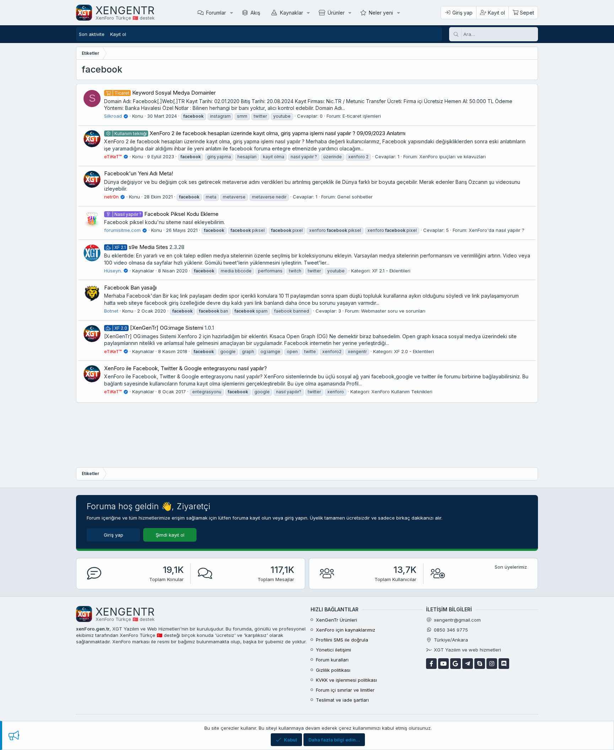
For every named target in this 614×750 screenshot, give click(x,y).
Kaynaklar (291, 13)
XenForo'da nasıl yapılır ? (496, 230)
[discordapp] (504, 663)
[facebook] (431, 663)
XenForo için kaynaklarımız (345, 630)
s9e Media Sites (141, 247)
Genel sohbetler (355, 197)
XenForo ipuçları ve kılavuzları (452, 156)
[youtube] (443, 663)
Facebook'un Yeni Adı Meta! (138, 173)
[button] (231, 12)
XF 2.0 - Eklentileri (414, 351)
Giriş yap (113, 535)
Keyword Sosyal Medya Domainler (165, 92)
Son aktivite (91, 34)
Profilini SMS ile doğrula (342, 640)
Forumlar (216, 13)
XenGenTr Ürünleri (336, 620)
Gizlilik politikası (333, 670)
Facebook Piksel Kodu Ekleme (166, 214)
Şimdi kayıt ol (170, 535)
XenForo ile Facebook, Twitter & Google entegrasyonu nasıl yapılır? (185, 368)
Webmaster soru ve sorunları (393, 311)
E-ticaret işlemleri (362, 116)
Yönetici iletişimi (333, 650)
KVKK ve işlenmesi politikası (346, 680)
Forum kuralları (332, 660)
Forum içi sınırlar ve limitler (345, 690)
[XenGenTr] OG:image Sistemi (158, 327)
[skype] (479, 663)
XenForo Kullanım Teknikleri (401, 391)
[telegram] (467, 663)
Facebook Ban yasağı (130, 287)
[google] (455, 663)
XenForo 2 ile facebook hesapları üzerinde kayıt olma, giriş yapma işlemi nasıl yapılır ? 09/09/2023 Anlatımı (259, 133)
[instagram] (491, 663)
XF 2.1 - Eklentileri (391, 270)
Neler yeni (381, 13)
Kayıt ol (118, 34)
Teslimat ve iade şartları (342, 700)
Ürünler (336, 13)
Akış (255, 13)
